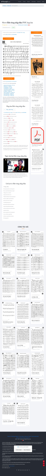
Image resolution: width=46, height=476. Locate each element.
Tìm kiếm (24, 1)
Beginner (28, 1)
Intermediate (34, 1)
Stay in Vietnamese (27, 449)
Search (13, 27)
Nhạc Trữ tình (8, 34)
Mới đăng (13, 436)
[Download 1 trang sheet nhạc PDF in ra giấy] (43, 461)
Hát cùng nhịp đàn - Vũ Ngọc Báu (9, 93)
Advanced (38, 1)
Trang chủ (19, 1)
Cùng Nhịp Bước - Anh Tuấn (8, 87)
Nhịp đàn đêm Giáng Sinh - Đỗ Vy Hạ (9, 85)
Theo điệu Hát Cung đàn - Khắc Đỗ (9, 89)
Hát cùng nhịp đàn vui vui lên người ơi (11, 81)
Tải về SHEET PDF (9, 38)
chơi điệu (14, 34)
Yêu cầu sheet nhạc (35, 436)
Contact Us (28, 437)
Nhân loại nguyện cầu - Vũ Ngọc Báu (9, 92)
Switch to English (18, 449)
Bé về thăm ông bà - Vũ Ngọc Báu (9, 95)
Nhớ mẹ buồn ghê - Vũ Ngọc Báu (9, 94)
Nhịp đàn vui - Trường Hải (7, 86)
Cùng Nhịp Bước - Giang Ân (8, 88)
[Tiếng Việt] (22, 440)
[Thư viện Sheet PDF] (6, 1)
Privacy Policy (22, 437)
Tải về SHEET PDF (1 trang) (21, 32)
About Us (18, 437)
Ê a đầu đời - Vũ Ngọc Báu (8, 91)
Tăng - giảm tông (9, 109)
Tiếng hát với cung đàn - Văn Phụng (9, 90)
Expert (43, 1)
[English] (23, 440)
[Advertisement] (23, 14)
